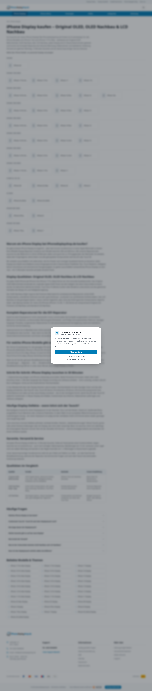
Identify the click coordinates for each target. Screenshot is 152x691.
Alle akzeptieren (76, 352)
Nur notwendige (71, 359)
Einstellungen (82, 359)
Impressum (81, 357)
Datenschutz (71, 357)
